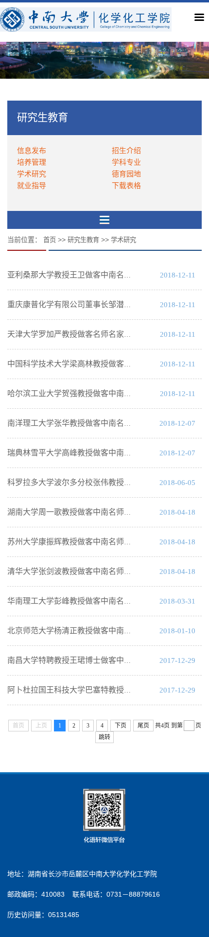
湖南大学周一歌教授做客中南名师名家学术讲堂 (89, 512)
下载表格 (126, 185)
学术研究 (31, 174)
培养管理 (31, 162)
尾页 (143, 725)
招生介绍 (126, 150)
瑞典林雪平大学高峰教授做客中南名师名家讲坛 (89, 453)
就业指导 (31, 185)
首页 (49, 239)
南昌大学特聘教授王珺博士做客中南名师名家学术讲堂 (100, 660)
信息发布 (31, 150)
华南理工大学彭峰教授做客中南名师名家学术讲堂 (92, 601)
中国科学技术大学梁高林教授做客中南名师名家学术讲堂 (104, 364)
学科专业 (126, 162)
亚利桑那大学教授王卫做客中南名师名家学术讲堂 (92, 275)
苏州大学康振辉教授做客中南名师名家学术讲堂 (89, 542)
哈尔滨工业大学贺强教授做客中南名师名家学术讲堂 (96, 393)
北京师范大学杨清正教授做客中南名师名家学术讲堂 (96, 630)
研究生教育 (83, 239)
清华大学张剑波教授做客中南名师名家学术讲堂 (89, 571)
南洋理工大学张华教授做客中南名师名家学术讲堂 (92, 423)
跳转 (104, 737)
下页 (120, 725)
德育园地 (126, 174)
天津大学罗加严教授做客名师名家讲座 (73, 334)
